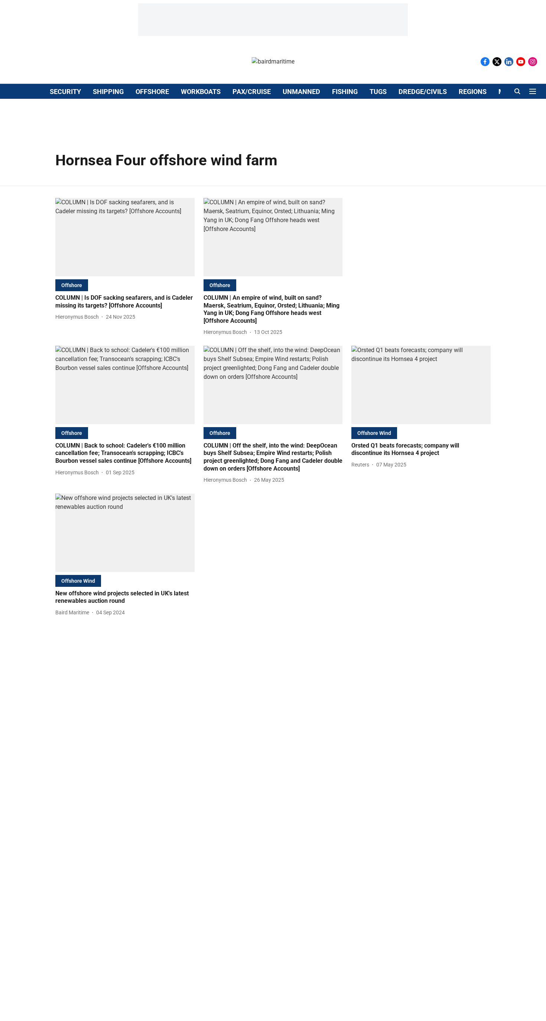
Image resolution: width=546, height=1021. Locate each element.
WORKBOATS (201, 91)
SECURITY (65, 91)
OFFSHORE (152, 91)
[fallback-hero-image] (125, 237)
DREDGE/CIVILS (423, 91)
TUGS (378, 91)
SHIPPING (108, 91)
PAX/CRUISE (252, 91)
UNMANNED (301, 91)
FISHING (345, 91)
